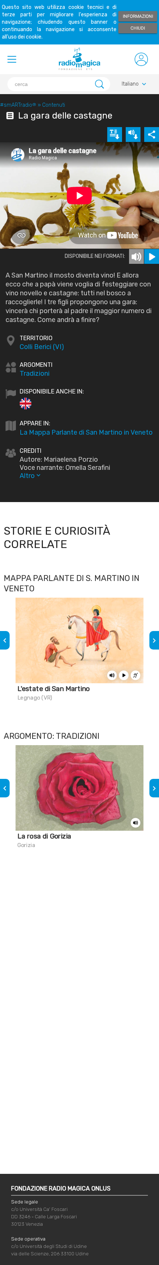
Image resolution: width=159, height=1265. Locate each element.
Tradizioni (35, 373)
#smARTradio (18, 105)
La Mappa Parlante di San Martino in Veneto (86, 432)
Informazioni (138, 16)
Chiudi (138, 28)
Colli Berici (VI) (42, 347)
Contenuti (53, 105)
